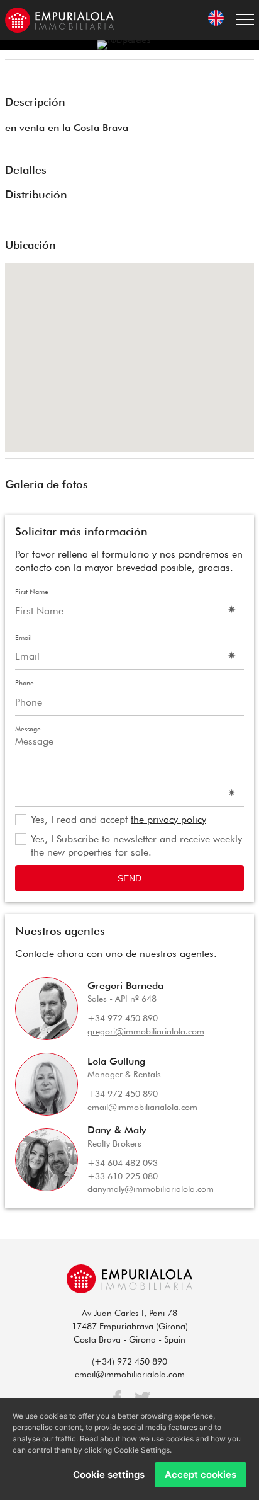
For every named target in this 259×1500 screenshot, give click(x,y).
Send (129, 878)
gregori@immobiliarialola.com (145, 1031)
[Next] (240, 69)
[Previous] (19, 69)
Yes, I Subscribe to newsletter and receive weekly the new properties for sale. (136, 845)
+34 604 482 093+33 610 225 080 (122, 1169)
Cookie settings (109, 1474)
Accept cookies (200, 1474)
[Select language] (216, 20)
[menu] (245, 20)
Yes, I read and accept (118, 819)
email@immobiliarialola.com (142, 1107)
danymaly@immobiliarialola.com (150, 1189)
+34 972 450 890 (122, 1018)
